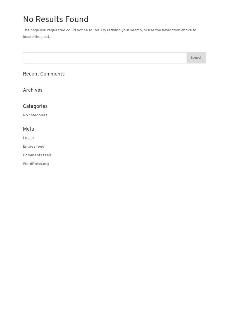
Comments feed (37, 155)
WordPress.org (36, 164)
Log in (28, 138)
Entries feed (33, 147)
